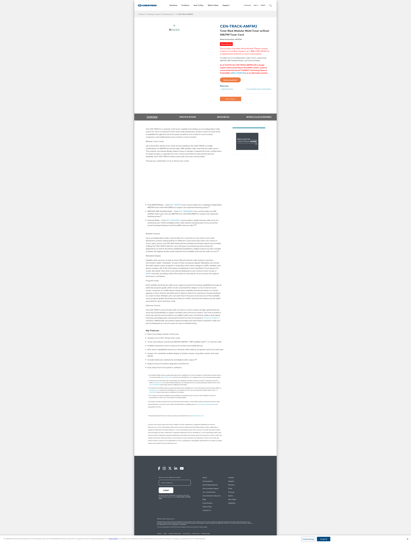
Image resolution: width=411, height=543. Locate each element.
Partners (231, 485)
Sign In (256, 5)
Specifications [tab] (187, 117)
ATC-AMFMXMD (186, 211)
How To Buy (198, 5)
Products (141, 14)
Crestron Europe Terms (175, 533)
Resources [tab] (223, 117)
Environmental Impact (211, 488)
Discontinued (167, 14)
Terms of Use (195, 533)
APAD (148, 273)
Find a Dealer (230, 99)
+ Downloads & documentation (258, 89)
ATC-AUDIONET (173, 220)
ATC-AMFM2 (175, 204)
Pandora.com (159, 382)
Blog (204, 499)
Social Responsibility (210, 485)
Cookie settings (205, 533)
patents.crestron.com (196, 416)
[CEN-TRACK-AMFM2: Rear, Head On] (172, 30)
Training (231, 492)
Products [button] (185, 5)
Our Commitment (209, 492)
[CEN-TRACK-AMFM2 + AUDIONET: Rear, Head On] (174, 30)
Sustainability (208, 481)
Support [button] (226, 5)
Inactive (158, 14)
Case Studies (207, 503)
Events (230, 496)
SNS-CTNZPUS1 (238, 73)
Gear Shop (232, 499)
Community (247, 5)
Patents (159, 533)
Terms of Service (199, 527)
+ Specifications (226, 89)
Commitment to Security (211, 496)
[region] (205, 539)
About (205, 477)
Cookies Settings (308, 539)
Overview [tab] (152, 117)
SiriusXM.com (167, 377)
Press (230, 488)
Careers (231, 477)
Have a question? (230, 80)
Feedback (231, 503)
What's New (213, 5)
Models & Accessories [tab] (258, 117)
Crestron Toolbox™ (212, 318)
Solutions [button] (173, 5)
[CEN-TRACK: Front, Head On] (178, 30)
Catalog (150, 14)
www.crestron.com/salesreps (206, 404)
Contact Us (207, 510)
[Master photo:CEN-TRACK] (170, 30)
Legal (165, 533)
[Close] (407, 539)
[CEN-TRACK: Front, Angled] (176, 30)
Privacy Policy (189, 527)
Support (231, 481)
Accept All (323, 539)
